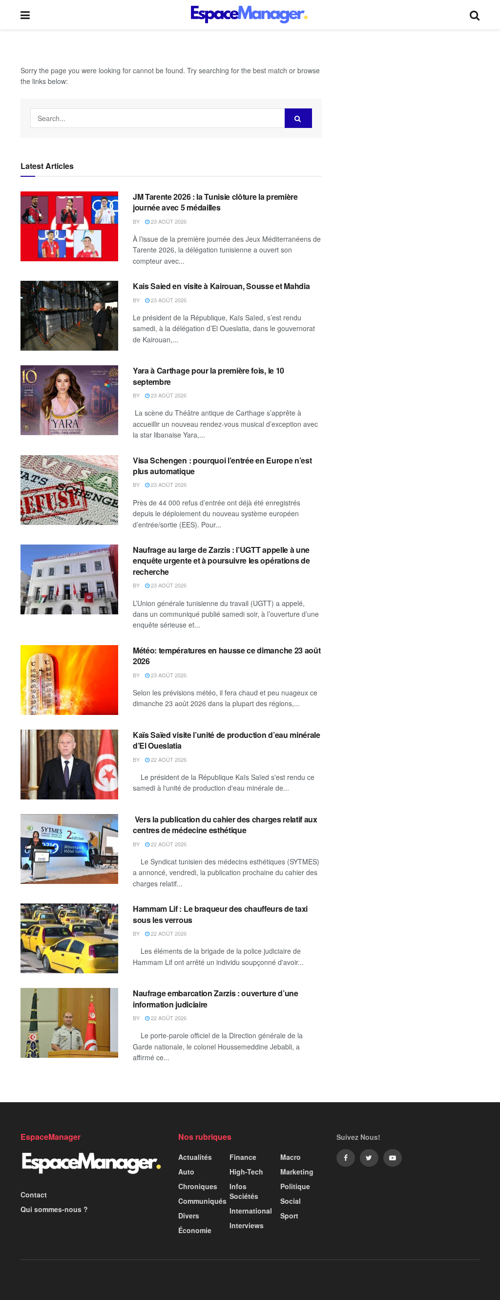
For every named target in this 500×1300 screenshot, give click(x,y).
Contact (34, 1194)
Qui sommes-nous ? (54, 1209)
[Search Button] (298, 118)
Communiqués (202, 1201)
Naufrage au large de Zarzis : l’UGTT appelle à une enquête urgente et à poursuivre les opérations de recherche (221, 560)
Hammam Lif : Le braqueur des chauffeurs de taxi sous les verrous (220, 914)
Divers (188, 1215)
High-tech (246, 1171)
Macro (290, 1157)
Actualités (195, 1157)
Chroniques (197, 1186)
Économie (194, 1230)
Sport (289, 1215)
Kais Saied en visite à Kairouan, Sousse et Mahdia (221, 286)
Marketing (296, 1171)
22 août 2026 (168, 759)
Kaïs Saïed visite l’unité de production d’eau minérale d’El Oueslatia (226, 740)
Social (290, 1201)
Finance (242, 1157)
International (250, 1211)
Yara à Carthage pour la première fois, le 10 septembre (208, 376)
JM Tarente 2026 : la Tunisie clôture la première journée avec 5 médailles (215, 202)
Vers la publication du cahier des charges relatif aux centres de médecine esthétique (225, 825)
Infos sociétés (243, 1191)
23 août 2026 (168, 221)
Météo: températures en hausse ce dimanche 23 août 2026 (226, 656)
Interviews (246, 1225)
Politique (295, 1186)
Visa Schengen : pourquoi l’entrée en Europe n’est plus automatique (222, 466)
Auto (186, 1171)
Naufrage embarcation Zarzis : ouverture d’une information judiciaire (215, 998)
